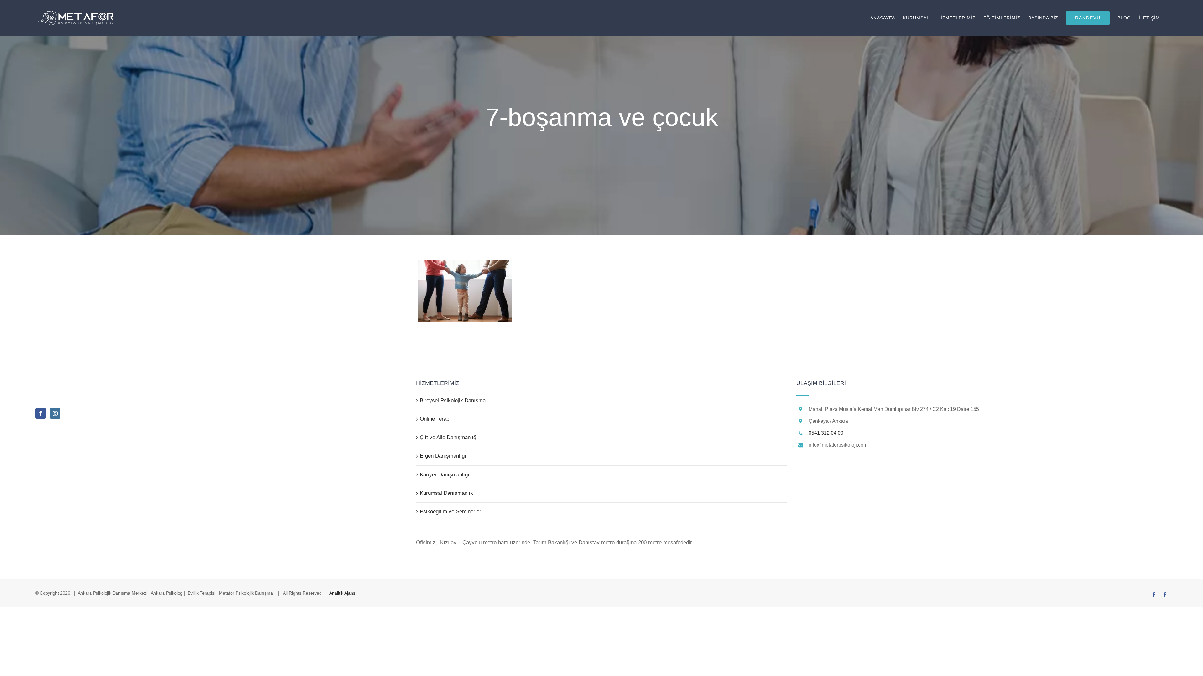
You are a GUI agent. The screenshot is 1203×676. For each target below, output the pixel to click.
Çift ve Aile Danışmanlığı (449, 437)
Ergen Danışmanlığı (443, 456)
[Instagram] (55, 413)
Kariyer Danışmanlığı (444, 475)
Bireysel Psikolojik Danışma (453, 400)
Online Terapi (435, 419)
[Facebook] (40, 413)
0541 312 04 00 (826, 433)
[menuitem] (886, 18)
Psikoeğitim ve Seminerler (450, 512)
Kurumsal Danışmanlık (446, 493)
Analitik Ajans (342, 593)
